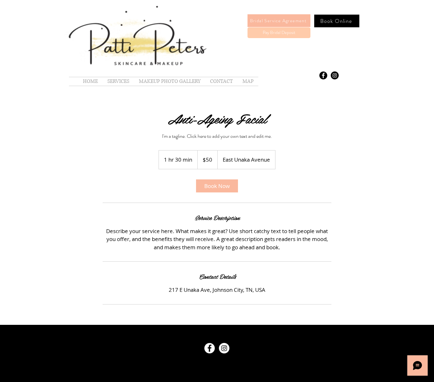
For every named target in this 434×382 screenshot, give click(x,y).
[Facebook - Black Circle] (323, 75)
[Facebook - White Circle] (209, 348)
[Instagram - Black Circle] (335, 75)
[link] (217, 185)
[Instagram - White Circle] (224, 348)
